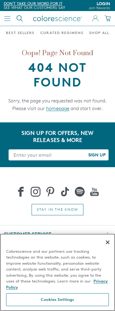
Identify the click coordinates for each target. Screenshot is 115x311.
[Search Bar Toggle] (19, 18)
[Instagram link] (35, 192)
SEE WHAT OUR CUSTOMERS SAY (34, 7)
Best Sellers (20, 33)
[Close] (107, 242)
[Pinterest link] (50, 192)
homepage (57, 108)
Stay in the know (57, 209)
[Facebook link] (21, 192)
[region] (57, 272)
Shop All (99, 33)
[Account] (95, 18)
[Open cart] (107, 18)
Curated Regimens (61, 33)
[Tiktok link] (65, 192)
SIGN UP (96, 154)
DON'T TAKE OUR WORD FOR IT (33, 3)
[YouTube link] (94, 192)
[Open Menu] (7, 18)
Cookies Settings (57, 299)
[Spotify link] (80, 192)
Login (99, 5)
